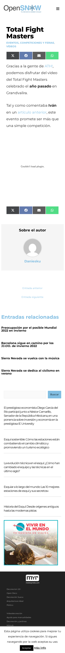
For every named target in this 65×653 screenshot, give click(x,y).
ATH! (49, 66)
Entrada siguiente (32, 297)
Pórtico (10, 605)
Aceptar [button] (26, 647)
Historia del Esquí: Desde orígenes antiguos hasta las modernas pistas (31, 508)
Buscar (54, 394)
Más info (40, 648)
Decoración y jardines (17, 621)
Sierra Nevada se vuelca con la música (30, 358)
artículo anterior (32, 112)
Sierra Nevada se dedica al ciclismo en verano (30, 372)
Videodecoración (14, 613)
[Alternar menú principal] (58, 8)
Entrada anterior (32, 288)
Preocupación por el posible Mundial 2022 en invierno (29, 329)
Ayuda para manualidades (19, 617)
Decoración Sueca (15, 597)
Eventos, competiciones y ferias (30, 42)
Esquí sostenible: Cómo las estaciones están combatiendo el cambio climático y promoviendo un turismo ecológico (32, 443)
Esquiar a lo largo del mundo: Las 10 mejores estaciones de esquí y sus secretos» (31, 489)
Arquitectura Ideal (15, 601)
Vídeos (11, 46)
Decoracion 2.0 (13, 589)
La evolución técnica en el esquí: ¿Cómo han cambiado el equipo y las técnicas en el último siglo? (32, 467)
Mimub (10, 625)
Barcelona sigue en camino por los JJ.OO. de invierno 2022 (27, 344)
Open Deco (12, 593)
